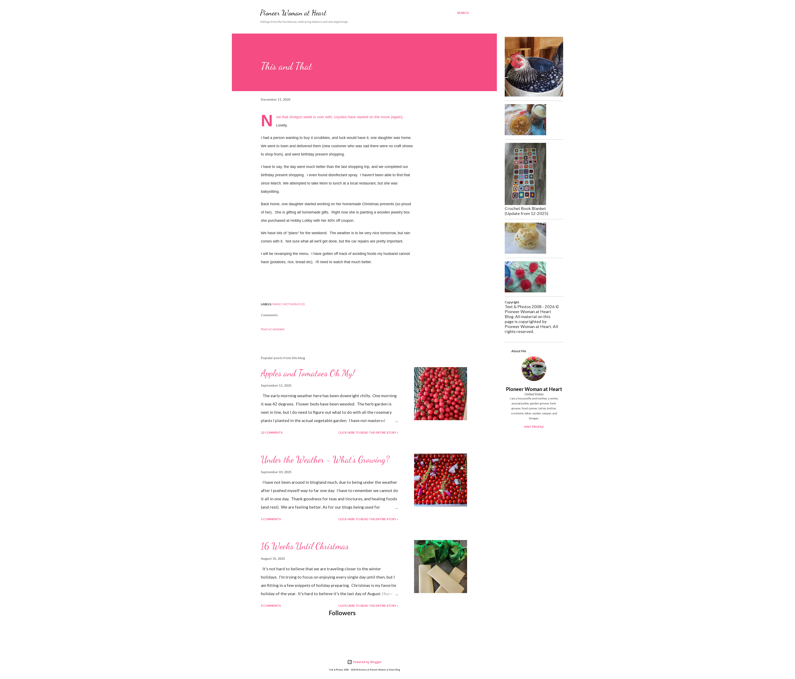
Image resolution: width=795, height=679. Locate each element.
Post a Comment (272, 329)
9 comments (271, 605)
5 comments (271, 519)
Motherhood (294, 304)
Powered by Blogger (367, 662)
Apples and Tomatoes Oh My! (308, 373)
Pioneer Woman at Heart (293, 12)
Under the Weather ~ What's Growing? (325, 459)
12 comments (271, 432)
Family (277, 304)
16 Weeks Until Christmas (305, 546)
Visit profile (534, 426)
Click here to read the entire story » (368, 432)
